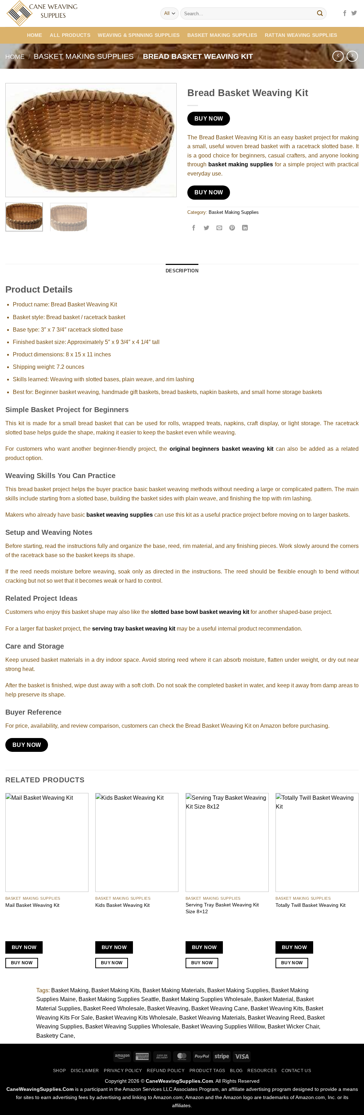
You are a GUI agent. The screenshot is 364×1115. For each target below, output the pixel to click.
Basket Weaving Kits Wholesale (136, 1018)
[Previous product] (352, 56)
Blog (236, 1070)
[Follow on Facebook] (345, 13)
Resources (262, 1070)
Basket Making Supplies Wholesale (206, 999)
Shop (59, 1070)
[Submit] (320, 13)
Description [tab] (182, 270)
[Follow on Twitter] (354, 13)
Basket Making (70, 990)
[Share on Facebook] (194, 228)
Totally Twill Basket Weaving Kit (310, 905)
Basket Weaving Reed (276, 1018)
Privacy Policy (123, 1070)
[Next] (164, 140)
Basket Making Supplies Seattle (119, 999)
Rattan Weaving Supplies (301, 35)
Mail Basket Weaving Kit (32, 905)
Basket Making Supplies (222, 35)
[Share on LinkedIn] (245, 228)
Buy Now (208, 119)
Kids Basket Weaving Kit (122, 905)
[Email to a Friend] (219, 228)
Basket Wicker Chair (293, 1027)
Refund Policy (165, 1070)
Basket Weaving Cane (219, 1008)
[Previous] (17, 140)
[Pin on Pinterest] (232, 228)
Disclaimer (85, 1070)
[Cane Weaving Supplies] (77, 13)
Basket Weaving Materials (212, 1018)
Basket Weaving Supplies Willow (223, 1027)
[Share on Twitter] (207, 228)
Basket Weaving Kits (277, 1008)
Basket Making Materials (173, 990)
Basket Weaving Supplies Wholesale (132, 1027)
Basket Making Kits (115, 990)
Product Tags (207, 1070)
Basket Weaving (167, 1008)
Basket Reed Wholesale (113, 1008)
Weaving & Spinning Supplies (139, 35)
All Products (70, 35)
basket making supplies (240, 164)
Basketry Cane (55, 1036)
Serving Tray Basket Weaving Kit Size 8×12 (222, 908)
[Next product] (337, 56)
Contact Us (296, 1070)
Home (34, 35)
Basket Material (273, 999)
